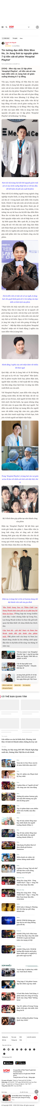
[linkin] (21, 1050)
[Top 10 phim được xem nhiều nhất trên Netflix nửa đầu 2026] (8, 809)
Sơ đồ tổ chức (24, 1092)
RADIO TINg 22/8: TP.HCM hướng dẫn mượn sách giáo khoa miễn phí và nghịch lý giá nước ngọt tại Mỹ (27, 952)
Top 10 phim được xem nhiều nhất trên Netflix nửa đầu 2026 (27, 810)
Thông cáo (14, 1040)
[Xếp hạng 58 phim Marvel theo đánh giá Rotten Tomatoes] (8, 845)
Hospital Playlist (7, 688)
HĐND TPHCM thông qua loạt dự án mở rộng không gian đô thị (26, 922)
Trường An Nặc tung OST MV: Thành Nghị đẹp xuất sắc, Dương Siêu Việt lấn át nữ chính (20, 750)
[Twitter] (34, 1050)
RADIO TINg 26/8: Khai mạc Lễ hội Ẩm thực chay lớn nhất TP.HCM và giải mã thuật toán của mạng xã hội (27, 936)
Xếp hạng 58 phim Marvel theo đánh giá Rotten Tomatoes (26, 847)
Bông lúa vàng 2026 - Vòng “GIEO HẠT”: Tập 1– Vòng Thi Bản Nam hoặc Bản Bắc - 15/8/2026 (27, 896)
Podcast (19, 930)
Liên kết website (31, 1037)
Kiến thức (6, 38)
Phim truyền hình (7, 685)
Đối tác (4, 1040)
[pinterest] (17, 1050)
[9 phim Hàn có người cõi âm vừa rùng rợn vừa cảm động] (8, 785)
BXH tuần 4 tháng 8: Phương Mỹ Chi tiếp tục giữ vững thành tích (27, 909)
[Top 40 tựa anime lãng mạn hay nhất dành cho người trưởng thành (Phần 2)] (8, 833)
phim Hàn (18, 685)
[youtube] (8, 1050)
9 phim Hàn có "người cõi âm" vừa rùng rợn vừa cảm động (27, 786)
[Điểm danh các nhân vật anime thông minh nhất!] (8, 857)
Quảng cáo (5, 1037)
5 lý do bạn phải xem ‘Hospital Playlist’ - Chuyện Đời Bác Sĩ (26, 666)
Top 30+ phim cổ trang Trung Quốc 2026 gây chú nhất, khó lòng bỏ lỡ (27, 1008)
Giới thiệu (4, 1092)
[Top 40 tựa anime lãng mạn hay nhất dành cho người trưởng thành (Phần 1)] (8, 821)
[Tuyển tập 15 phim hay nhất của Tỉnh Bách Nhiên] (8, 972)
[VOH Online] (11, 27)
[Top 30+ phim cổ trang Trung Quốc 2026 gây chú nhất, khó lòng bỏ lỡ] (8, 1009)
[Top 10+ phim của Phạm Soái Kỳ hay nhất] (8, 774)
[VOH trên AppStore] (8, 1063)
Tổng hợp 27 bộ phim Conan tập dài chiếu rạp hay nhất (27, 982)
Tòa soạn (13, 1037)
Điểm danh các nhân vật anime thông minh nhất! (26, 858)
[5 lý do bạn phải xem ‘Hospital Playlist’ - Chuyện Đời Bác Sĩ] (8, 667)
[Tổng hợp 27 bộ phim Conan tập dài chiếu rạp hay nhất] (8, 984)
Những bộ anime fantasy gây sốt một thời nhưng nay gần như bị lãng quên (27, 798)
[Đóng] (37, 1095)
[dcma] (30, 1050)
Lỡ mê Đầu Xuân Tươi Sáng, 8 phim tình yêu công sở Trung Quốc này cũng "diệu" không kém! (27, 996)
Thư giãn (15, 38)
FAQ (21, 1040)
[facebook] (4, 1050)
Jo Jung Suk (27, 685)
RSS (21, 1037)
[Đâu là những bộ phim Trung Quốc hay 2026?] (8, 1021)
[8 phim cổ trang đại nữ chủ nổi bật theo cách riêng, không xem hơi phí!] (8, 869)
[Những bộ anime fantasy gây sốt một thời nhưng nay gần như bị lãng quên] (8, 797)
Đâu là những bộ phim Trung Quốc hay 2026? (27, 1019)
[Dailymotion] (4, 1054)
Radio (18, 904)
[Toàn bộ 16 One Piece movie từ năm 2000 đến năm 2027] (8, 763)
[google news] (25, 1050)
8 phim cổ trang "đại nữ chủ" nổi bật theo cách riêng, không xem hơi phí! (27, 870)
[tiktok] (13, 1050)
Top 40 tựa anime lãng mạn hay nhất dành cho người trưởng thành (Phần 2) (27, 835)
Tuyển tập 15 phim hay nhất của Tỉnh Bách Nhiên (27, 970)
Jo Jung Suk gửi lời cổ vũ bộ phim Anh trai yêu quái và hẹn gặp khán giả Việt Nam (27, 677)
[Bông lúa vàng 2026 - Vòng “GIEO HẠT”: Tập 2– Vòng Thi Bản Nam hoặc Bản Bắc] (8, 881)
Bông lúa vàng (20, 877)
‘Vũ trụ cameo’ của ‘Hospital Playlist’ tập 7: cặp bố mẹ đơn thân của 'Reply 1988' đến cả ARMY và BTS (27, 655)
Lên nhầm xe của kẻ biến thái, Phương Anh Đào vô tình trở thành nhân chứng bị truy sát (19, 740)
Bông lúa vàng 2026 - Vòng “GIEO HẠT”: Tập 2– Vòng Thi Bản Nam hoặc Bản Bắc (27, 882)
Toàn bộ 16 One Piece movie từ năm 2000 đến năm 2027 (27, 764)
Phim (21, 38)
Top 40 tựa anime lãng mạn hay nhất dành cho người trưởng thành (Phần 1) (27, 823)
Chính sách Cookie (7, 1101)
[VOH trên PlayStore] (20, 1063)
